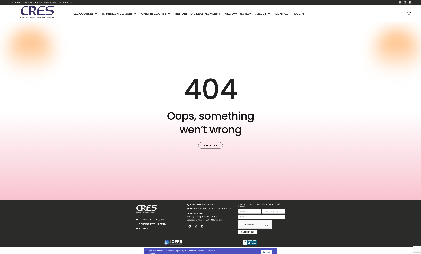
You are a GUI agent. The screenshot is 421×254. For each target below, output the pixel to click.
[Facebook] (400, 2)
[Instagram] (405, 2)
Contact (282, 13)
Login (299, 13)
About (261, 13)
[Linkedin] (410, 2)
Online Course (153, 13)
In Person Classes (117, 13)
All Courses (83, 13)
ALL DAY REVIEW (238, 13)
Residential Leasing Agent (197, 13)
